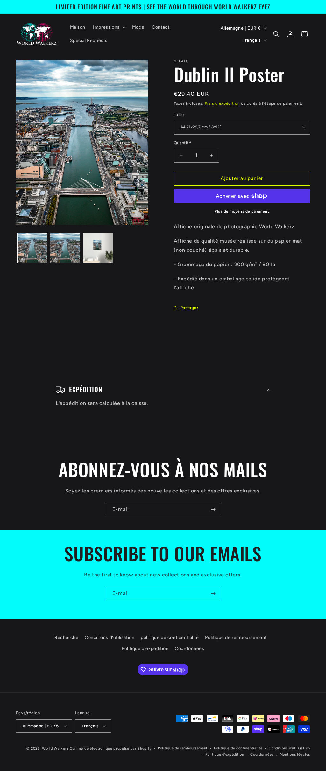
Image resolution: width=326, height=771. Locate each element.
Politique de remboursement (236, 637)
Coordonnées (189, 648)
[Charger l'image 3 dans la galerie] (98, 248)
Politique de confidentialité (238, 748)
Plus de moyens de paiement (242, 211)
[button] (108, 27)
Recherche (66, 637)
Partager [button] (189, 307)
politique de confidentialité (170, 637)
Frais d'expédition (222, 103)
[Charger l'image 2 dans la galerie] (65, 248)
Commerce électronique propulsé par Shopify (111, 748)
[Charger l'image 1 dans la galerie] (32, 248)
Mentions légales (295, 755)
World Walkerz (55, 748)
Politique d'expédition (145, 648)
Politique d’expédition (224, 755)
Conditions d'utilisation (109, 637)
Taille (179, 114)
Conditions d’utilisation (289, 748)
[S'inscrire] (213, 509)
